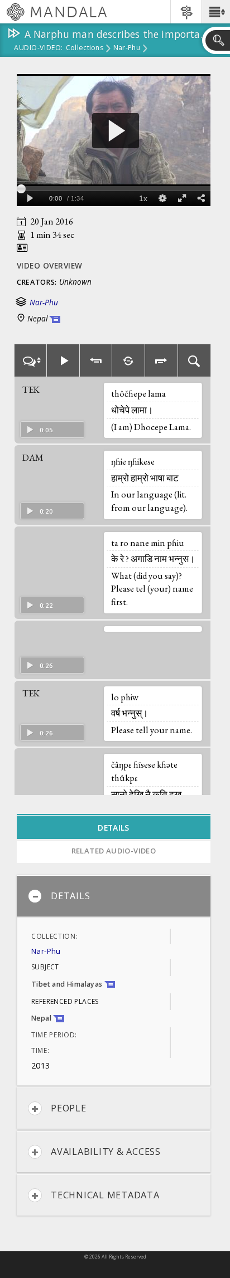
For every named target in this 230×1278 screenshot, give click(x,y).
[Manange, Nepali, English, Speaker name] (30, 360)
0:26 (46, 665)
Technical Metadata (105, 1195)
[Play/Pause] (63, 360)
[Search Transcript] (194, 360)
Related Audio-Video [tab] (113, 851)
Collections (84, 48)
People (69, 1108)
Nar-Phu (126, 48)
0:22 (46, 605)
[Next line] (161, 360)
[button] (216, 11)
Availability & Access (106, 1151)
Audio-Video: (38, 48)
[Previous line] (96, 360)
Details (70, 896)
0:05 (46, 430)
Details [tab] (113, 827)
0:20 (46, 511)
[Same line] (128, 360)
